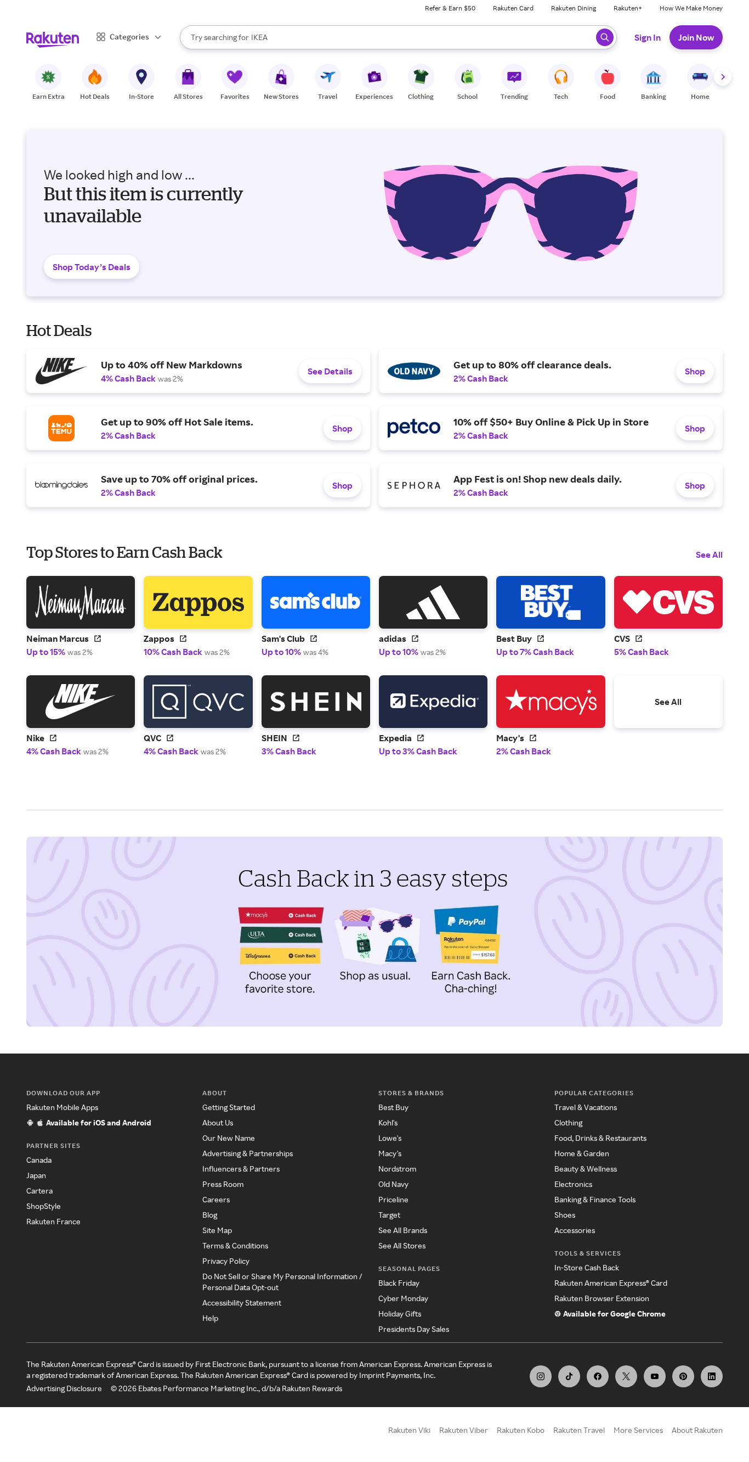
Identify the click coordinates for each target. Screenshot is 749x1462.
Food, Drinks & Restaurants (600, 1137)
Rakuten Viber (463, 1430)
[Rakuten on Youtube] (655, 1376)
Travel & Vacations (585, 1107)
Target (389, 1214)
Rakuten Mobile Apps (62, 1107)
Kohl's (388, 1122)
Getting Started (228, 1107)
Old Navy (393, 1184)
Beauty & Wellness (585, 1168)
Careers (216, 1199)
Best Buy (393, 1107)
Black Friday (398, 1282)
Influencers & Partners (241, 1168)
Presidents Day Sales (413, 1329)
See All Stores (401, 1245)
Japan (36, 1175)
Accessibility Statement (241, 1302)
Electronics (573, 1184)
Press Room (222, 1184)
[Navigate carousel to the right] (722, 77)
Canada (39, 1159)
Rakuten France (53, 1221)
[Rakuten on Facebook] (598, 1376)
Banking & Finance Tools (594, 1199)
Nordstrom (397, 1168)
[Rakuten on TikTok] (569, 1376)
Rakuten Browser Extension (601, 1298)
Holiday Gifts (399, 1313)
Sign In (647, 37)
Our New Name (228, 1137)
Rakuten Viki (409, 1430)
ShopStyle (43, 1206)
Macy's (389, 1153)
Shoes (564, 1214)
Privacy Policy (225, 1260)
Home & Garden (581, 1153)
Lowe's (389, 1137)
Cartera (39, 1190)
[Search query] (605, 37)
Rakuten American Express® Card (610, 1282)
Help (210, 1318)
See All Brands (402, 1230)
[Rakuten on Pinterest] (683, 1376)
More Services (638, 1430)
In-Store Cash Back (586, 1267)
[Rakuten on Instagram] (541, 1376)
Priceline (393, 1199)
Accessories (574, 1230)
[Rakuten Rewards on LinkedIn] (712, 1376)
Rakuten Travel (579, 1430)
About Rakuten (697, 1430)
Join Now (696, 37)
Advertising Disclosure (64, 1388)
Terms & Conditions (235, 1245)
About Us (217, 1122)
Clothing (568, 1122)
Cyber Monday (403, 1298)
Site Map (217, 1230)
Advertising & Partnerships (247, 1153)
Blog (209, 1214)
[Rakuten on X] (626, 1376)
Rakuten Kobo (520, 1430)
